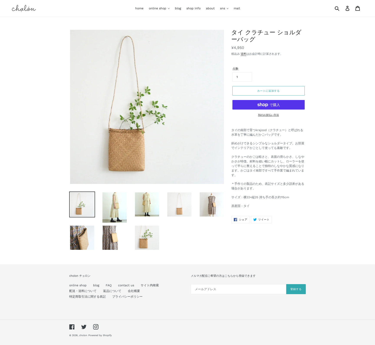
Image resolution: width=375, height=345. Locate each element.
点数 (235, 68)
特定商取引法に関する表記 (87, 296)
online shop (78, 285)
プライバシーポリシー (127, 296)
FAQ (109, 285)
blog (96, 285)
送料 (243, 53)
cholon (83, 335)
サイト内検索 (150, 285)
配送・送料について (83, 291)
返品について (112, 291)
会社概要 (134, 291)
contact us (126, 285)
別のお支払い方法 (268, 115)
